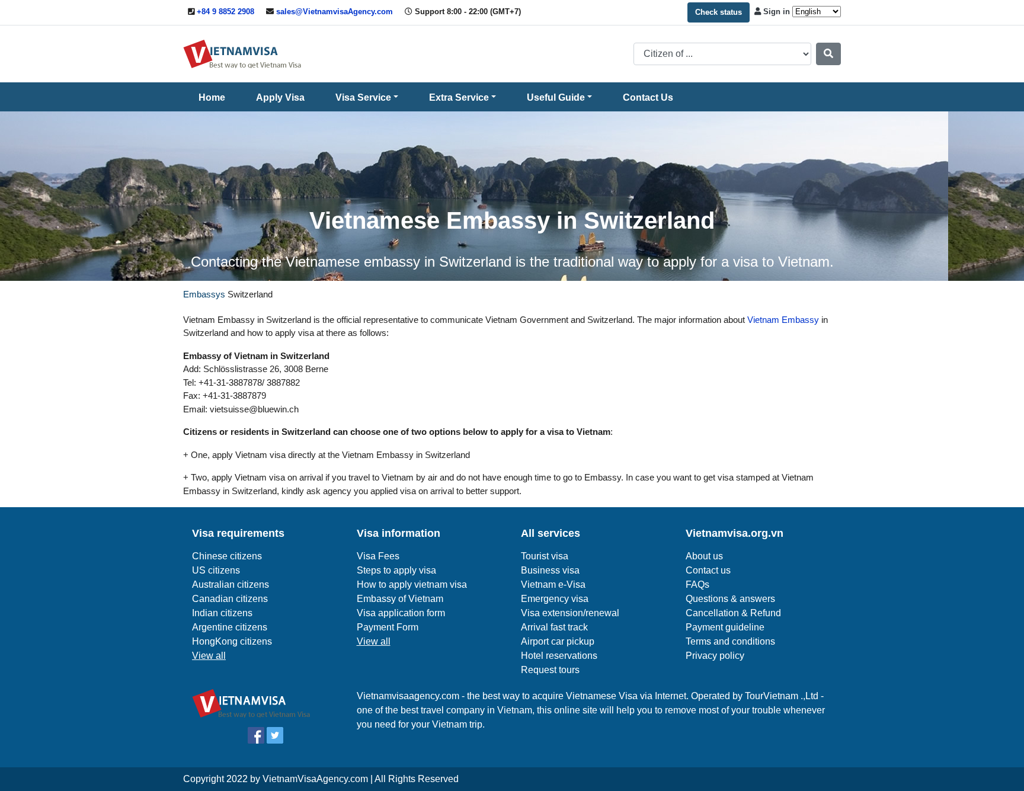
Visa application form (401, 613)
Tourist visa (544, 556)
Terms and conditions (730, 641)
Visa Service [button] (363, 97)
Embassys (204, 294)
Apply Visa (280, 97)
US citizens (216, 570)
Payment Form (387, 627)
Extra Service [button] (459, 97)
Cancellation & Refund (733, 613)
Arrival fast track (554, 627)
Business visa (550, 570)
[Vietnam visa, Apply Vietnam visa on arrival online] (242, 53)
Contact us (708, 570)
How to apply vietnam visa (412, 584)
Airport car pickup (557, 641)
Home (212, 97)
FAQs (697, 584)
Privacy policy (715, 656)
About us (704, 556)
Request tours (550, 670)
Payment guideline (725, 627)
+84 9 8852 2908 (225, 11)
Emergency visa (554, 599)
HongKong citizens (232, 641)
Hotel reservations (559, 656)
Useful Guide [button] (556, 97)
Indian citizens (222, 613)
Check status (718, 12)
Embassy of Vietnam (400, 599)
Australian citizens (230, 584)
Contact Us (648, 97)
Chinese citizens (227, 556)
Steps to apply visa (396, 570)
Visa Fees (378, 556)
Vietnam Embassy (782, 320)
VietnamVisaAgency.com (315, 779)
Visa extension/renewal (570, 613)
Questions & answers (730, 599)
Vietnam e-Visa (553, 584)
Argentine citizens (229, 627)
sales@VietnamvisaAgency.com (334, 11)
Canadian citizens (230, 599)
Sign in (776, 11)
